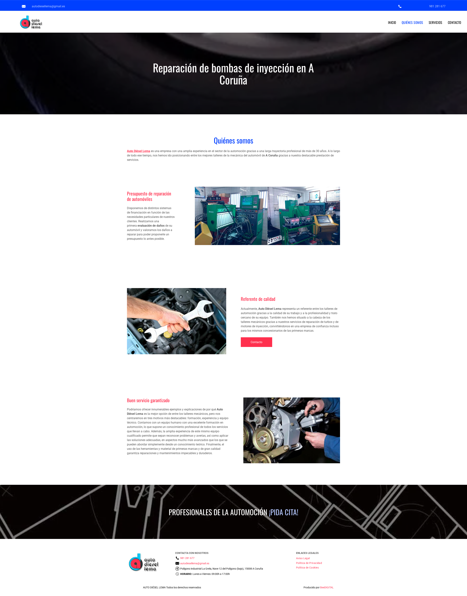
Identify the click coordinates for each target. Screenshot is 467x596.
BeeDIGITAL (327, 587)
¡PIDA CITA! (283, 511)
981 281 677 (437, 6)
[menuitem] (392, 22)
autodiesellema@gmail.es (48, 6)
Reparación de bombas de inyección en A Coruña (233, 73)
